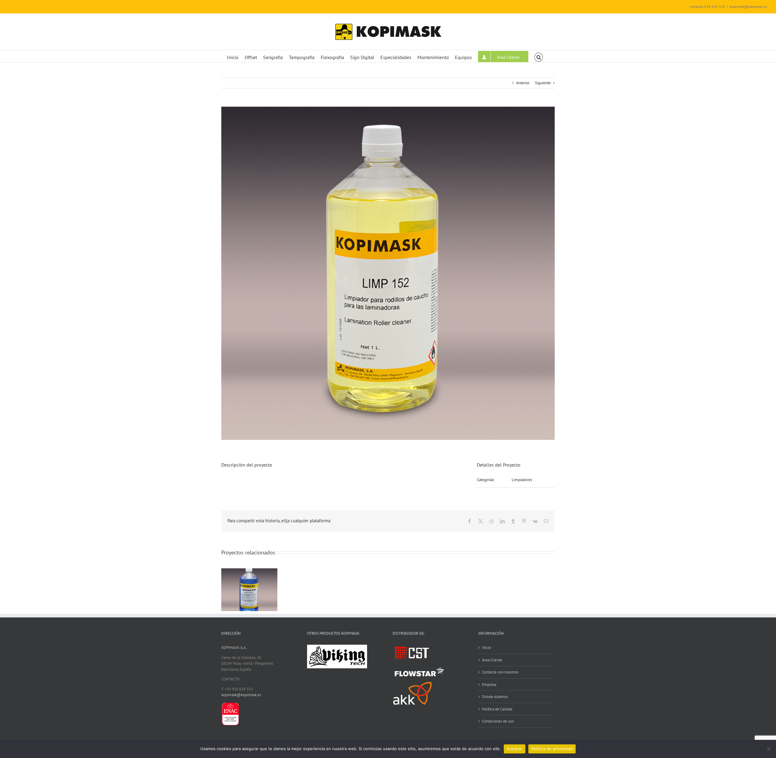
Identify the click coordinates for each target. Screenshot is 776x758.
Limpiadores (522, 479)
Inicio (486, 647)
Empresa (489, 684)
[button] (538, 56)
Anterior (523, 82)
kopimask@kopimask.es (748, 6)
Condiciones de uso (498, 721)
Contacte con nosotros (500, 672)
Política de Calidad (497, 709)
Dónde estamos (495, 696)
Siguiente (543, 82)
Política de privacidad (552, 748)
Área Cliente (492, 660)
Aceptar (514, 748)
